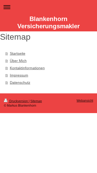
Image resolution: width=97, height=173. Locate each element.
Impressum (19, 75)
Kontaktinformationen (27, 68)
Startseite (17, 53)
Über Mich (18, 61)
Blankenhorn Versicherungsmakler (48, 22)
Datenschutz (20, 82)
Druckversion (19, 101)
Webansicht (85, 100)
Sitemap (36, 101)
